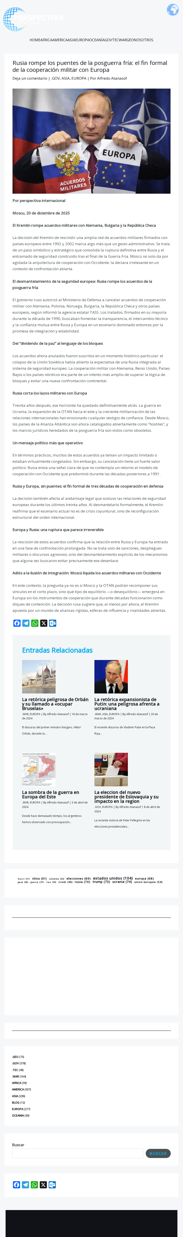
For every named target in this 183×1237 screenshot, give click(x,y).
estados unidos (113, 878)
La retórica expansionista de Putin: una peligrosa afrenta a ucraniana (127, 703)
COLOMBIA (56, 879)
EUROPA (82, 40)
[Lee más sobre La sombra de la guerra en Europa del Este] (39, 769)
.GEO (15, 1057)
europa (144, 878)
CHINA (39, 878)
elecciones (79, 878)
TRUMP (101, 881)
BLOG (15, 1102)
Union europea (148, 882)
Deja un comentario (29, 78)
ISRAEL (65, 882)
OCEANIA (18, 1115)
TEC (115, 40)
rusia (82, 881)
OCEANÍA (97, 40)
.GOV (15, 1063)
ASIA (71, 40)
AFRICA (46, 40)
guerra (37, 882)
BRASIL (24, 879)
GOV (108, 40)
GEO (130, 40)
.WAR (15, 1076)
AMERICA (60, 40)
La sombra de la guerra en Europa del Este (50, 794)
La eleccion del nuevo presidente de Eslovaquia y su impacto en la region (126, 796)
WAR (123, 40)
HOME (35, 40)
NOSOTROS (143, 40)
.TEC (15, 1070)
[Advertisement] (91, 976)
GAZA (23, 882)
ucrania (122, 881)
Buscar (18, 1144)
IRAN (51, 882)
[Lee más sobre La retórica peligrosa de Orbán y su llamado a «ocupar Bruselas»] (39, 676)
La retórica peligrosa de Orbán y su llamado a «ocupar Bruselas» (55, 703)
